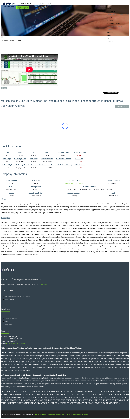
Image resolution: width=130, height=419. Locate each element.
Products (111, 11)
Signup (41, 3)
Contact (110, 41)
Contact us (8, 325)
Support (110, 21)
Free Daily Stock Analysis (115, 26)
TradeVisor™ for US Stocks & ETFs (118, 14)
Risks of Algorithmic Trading (77, 414)
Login (49, 3)
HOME (109, 8)
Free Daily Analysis (11, 318)
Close (4, 88)
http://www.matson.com (74, 183)
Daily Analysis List (122, 106)
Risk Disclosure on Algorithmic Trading (17, 296)
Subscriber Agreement (12, 303)
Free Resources (113, 23)
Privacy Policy (9, 299)
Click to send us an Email (15, 343)
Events (110, 29)
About (109, 36)
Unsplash (43, 284)
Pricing (110, 18)
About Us (110, 38)
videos (110, 33)
